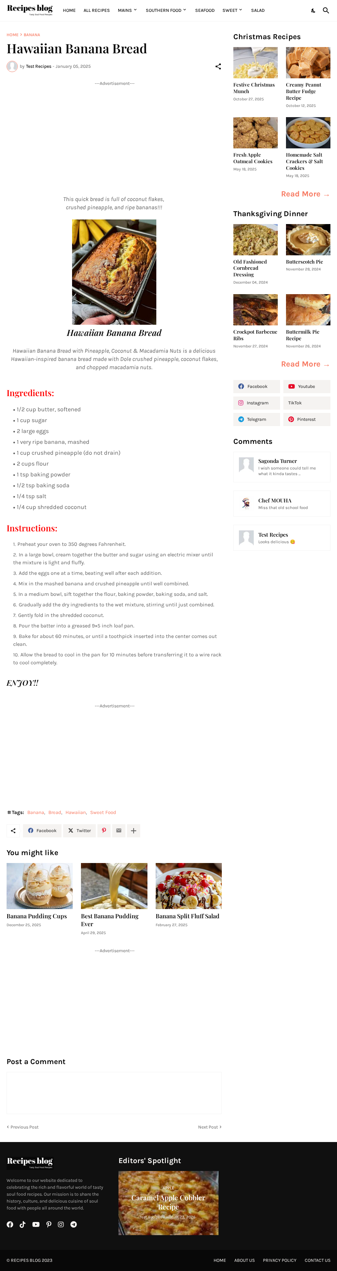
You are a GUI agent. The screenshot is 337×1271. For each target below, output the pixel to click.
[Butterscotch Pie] (308, 239)
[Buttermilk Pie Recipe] (308, 309)
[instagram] (61, 1224)
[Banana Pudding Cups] (40, 886)
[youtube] (36, 1224)
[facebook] (10, 1224)
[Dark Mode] (313, 10)
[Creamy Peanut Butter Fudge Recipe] (308, 62)
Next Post (208, 1127)
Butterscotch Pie (304, 262)
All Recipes (97, 10)
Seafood (205, 10)
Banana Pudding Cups (37, 916)
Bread (54, 812)
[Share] (218, 66)
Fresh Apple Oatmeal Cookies (252, 158)
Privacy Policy (280, 1260)
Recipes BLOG (26, 1260)
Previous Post (25, 1127)
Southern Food (163, 10)
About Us (244, 1260)
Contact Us (317, 1260)
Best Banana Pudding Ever (110, 920)
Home (69, 10)
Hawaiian (75, 812)
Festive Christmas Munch (254, 88)
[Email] (118, 830)
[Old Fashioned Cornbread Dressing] (255, 239)
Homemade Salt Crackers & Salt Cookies (304, 161)
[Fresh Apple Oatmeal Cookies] (255, 132)
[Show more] (133, 830)
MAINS (125, 10)
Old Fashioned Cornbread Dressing (250, 268)
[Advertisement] (114, 133)
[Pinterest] (104, 830)
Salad (258, 10)
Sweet (229, 10)
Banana (32, 35)
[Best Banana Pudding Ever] (114, 886)
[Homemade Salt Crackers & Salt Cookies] (308, 132)
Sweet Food (103, 812)
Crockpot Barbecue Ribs (255, 335)
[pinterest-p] (48, 1224)
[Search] (324, 10)
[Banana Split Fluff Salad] (189, 886)
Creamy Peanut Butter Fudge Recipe (303, 91)
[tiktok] (23, 1224)
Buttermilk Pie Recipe (303, 335)
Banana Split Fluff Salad (188, 916)
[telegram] (73, 1224)
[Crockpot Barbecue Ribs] (255, 309)
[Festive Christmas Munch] (255, 62)
